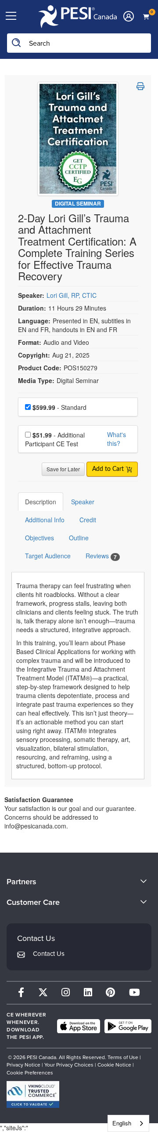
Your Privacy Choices (68, 1065)
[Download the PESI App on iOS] (78, 1026)
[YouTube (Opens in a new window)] (134, 992)
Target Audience (48, 555)
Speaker (82, 501)
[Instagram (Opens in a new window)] (65, 992)
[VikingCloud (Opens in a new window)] (33, 1094)
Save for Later (63, 469)
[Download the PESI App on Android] (127, 1026)
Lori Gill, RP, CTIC (72, 295)
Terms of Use (123, 1057)
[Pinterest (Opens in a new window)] (110, 992)
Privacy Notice (23, 1065)
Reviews (101, 556)
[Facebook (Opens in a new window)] (21, 992)
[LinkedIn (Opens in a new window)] (88, 992)
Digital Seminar (78, 203)
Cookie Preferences (30, 1073)
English (121, 1123)
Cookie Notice (114, 1065)
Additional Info (45, 519)
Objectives (39, 537)
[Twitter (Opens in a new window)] (43, 992)
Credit (87, 519)
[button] (140, 86)
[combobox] (128, 1123)
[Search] (16, 43)
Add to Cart (109, 469)
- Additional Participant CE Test (55, 439)
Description (40, 501)
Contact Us (49, 953)
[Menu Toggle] (11, 16)
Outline (79, 537)
